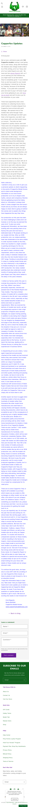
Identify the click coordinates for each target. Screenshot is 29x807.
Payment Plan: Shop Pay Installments (14, 746)
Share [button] (5, 51)
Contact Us (6, 695)
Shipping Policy (7, 757)
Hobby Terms (7, 713)
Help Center (6, 735)
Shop (4, 724)
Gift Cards (6, 709)
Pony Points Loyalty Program (12, 739)
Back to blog (15, 613)
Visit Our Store (7, 699)
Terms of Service (8, 761)
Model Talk (6, 717)
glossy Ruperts (15, 73)
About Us (6, 691)
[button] (2, 7)
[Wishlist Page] (23, 7)
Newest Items (7, 721)
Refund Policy (7, 754)
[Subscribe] (24, 680)
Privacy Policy (7, 750)
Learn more (14, 799)
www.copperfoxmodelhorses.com (17, 607)
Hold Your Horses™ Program (11, 742)
